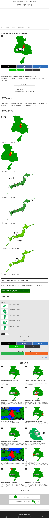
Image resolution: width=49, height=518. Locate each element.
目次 (22, 84)
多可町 (8, 333)
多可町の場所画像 (20, 89)
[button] (32, 70)
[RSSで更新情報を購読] (36, 353)
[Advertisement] (24, 18)
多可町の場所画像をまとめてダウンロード (25, 91)
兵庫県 (3, 333)
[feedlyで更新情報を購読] (12, 353)
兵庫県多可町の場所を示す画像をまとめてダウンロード (15, 291)
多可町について (19, 86)
